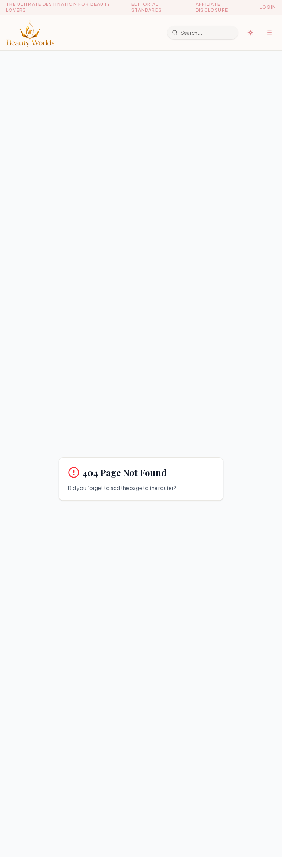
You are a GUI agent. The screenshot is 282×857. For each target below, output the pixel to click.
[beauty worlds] (30, 32)
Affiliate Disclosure (212, 7)
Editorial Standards (146, 7)
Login (268, 7)
